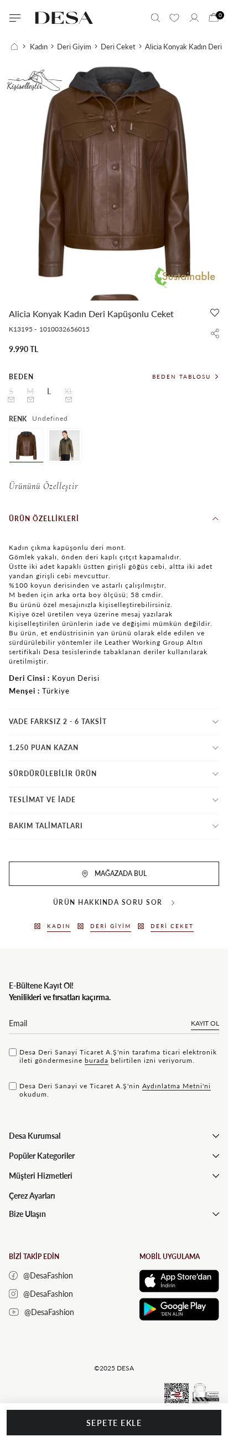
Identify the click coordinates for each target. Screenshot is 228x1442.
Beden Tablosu (181, 376)
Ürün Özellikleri (44, 518)
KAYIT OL (205, 1023)
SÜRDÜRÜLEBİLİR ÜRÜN (53, 774)
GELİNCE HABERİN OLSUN (11, 399)
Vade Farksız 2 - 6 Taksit (58, 721)
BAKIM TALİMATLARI (46, 826)
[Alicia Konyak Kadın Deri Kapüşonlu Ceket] (26, 445)
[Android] (179, 1309)
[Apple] (179, 1281)
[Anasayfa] (18, 46)
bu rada (96, 1060)
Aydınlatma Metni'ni (176, 1086)
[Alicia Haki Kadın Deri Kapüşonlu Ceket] (64, 445)
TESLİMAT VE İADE (42, 800)
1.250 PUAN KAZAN (44, 747)
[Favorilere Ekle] (214, 312)
